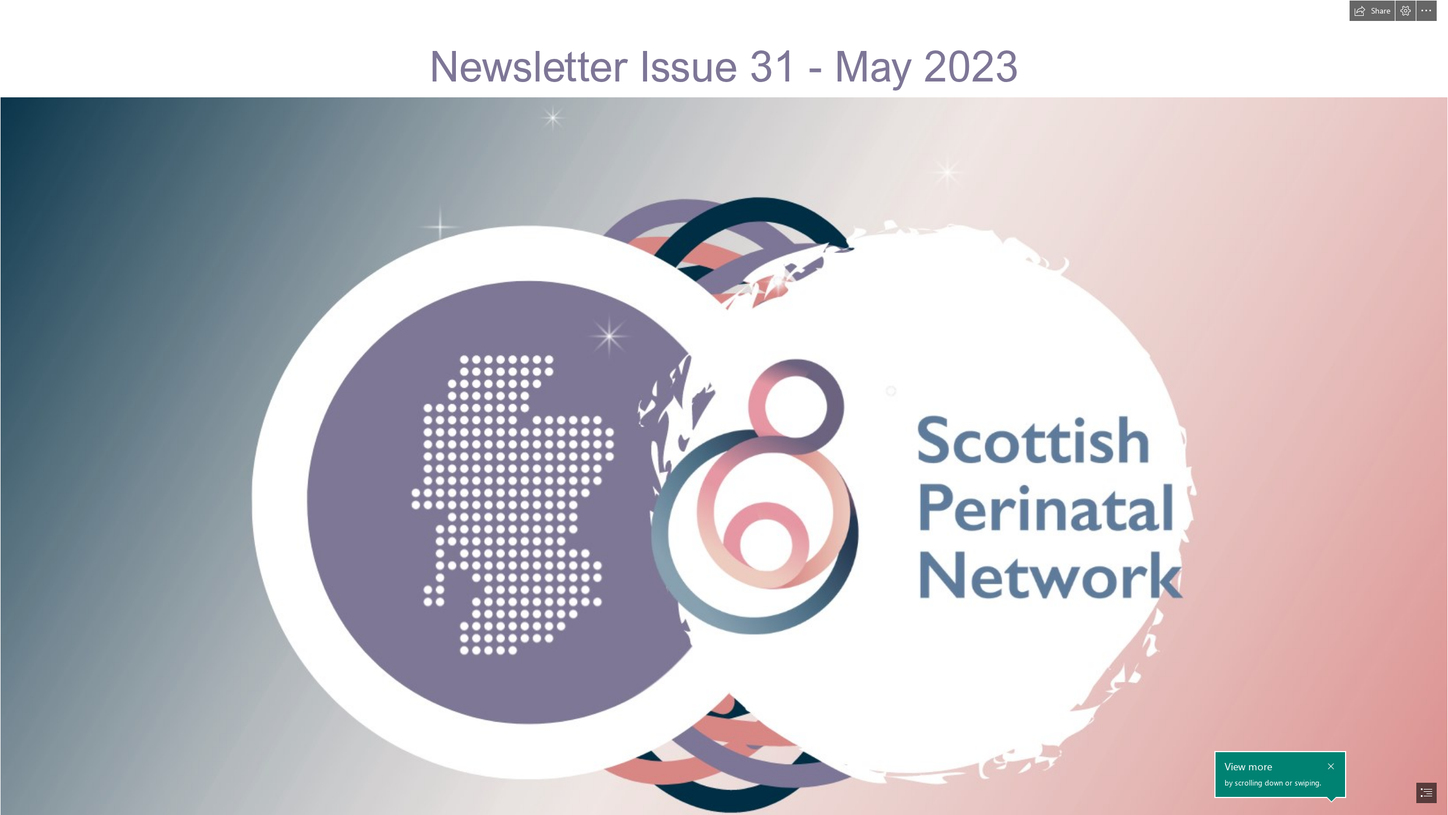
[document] (724, 407)
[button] (1372, 11)
